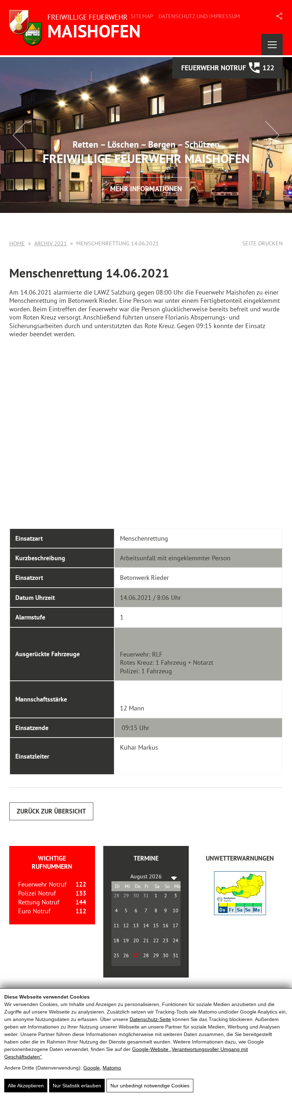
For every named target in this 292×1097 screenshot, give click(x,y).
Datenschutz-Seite (150, 1019)
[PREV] (118, 876)
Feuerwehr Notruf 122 (227, 67)
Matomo (112, 1068)
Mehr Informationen (146, 188)
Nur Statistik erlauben (77, 1085)
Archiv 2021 (50, 243)
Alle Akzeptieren (26, 1085)
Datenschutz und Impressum (199, 16)
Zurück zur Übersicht (51, 811)
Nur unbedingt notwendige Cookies (149, 1085)
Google (91, 1068)
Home (17, 243)
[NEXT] (174, 876)
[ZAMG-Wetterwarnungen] (240, 913)
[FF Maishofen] (77, 27)
